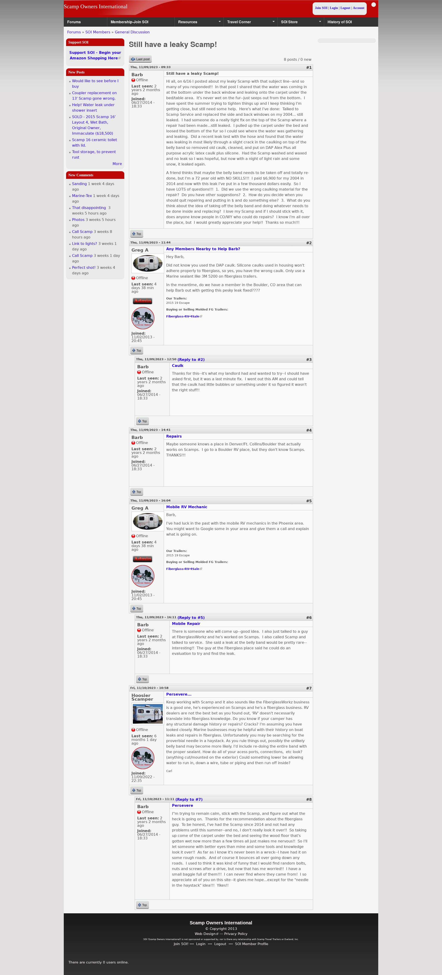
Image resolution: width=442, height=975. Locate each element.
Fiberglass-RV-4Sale (184, 316)
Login (334, 8)
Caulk (177, 365)
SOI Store (288, 23)
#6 (309, 617)
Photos (78, 220)
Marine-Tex (82, 196)
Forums (74, 21)
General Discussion (132, 32)
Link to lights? (84, 243)
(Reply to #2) (191, 359)
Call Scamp (82, 231)
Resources (186, 23)
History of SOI (340, 21)
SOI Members (97, 32)
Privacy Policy (235, 934)
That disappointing (89, 208)
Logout (345, 8)
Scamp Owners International (96, 6)
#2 (309, 243)
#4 (309, 430)
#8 (309, 799)
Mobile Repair (186, 623)
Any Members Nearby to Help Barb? (203, 249)
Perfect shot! (84, 267)
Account (358, 8)
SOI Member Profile (251, 944)
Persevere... (179, 694)
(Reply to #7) (189, 799)
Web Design (206, 934)
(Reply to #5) (191, 617)
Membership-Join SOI (129, 21)
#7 (309, 688)
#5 (309, 501)
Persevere (182, 805)
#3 (309, 359)
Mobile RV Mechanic (186, 507)
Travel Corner (237, 23)
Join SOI (321, 8)
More (117, 164)
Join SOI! (181, 944)
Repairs (174, 436)
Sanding (79, 184)
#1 (309, 67)
